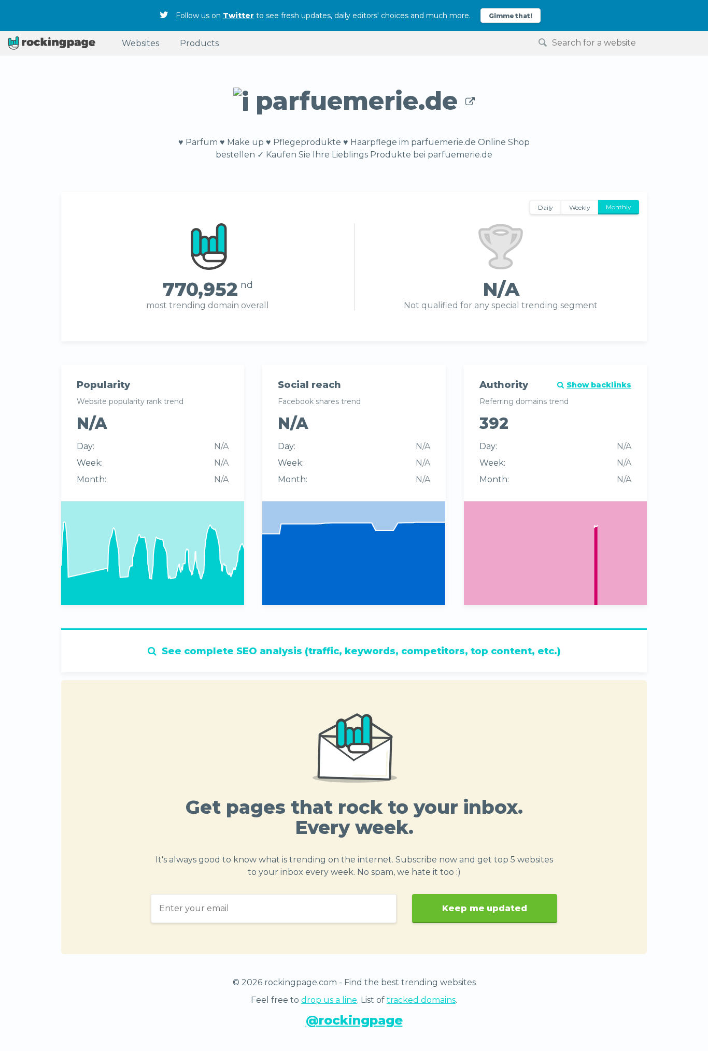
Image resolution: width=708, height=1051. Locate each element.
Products (199, 43)
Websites (140, 43)
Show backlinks (599, 385)
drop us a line (329, 1000)
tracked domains (421, 1000)
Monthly (618, 207)
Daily (546, 207)
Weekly (579, 207)
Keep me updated (484, 908)
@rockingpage (354, 1020)
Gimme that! (511, 16)
